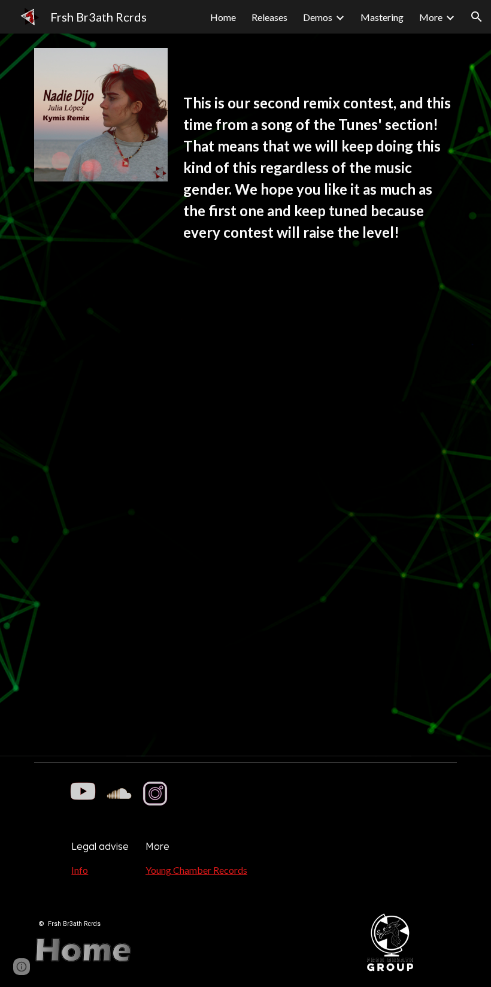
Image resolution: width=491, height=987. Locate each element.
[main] (317, 173)
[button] (476, 16)
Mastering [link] (382, 17)
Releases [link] (269, 17)
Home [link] (223, 17)
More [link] (430, 17)
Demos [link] (317, 17)
